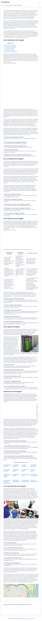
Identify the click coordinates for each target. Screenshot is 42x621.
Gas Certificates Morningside (10, 46)
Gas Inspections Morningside (10, 47)
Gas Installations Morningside (10, 45)
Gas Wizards (5, 2)
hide (12, 43)
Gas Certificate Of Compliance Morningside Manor (7, 481)
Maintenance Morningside (9, 50)
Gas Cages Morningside (9, 49)
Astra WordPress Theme (30, 618)
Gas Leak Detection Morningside (10, 51)
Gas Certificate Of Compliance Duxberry (7, 475)
